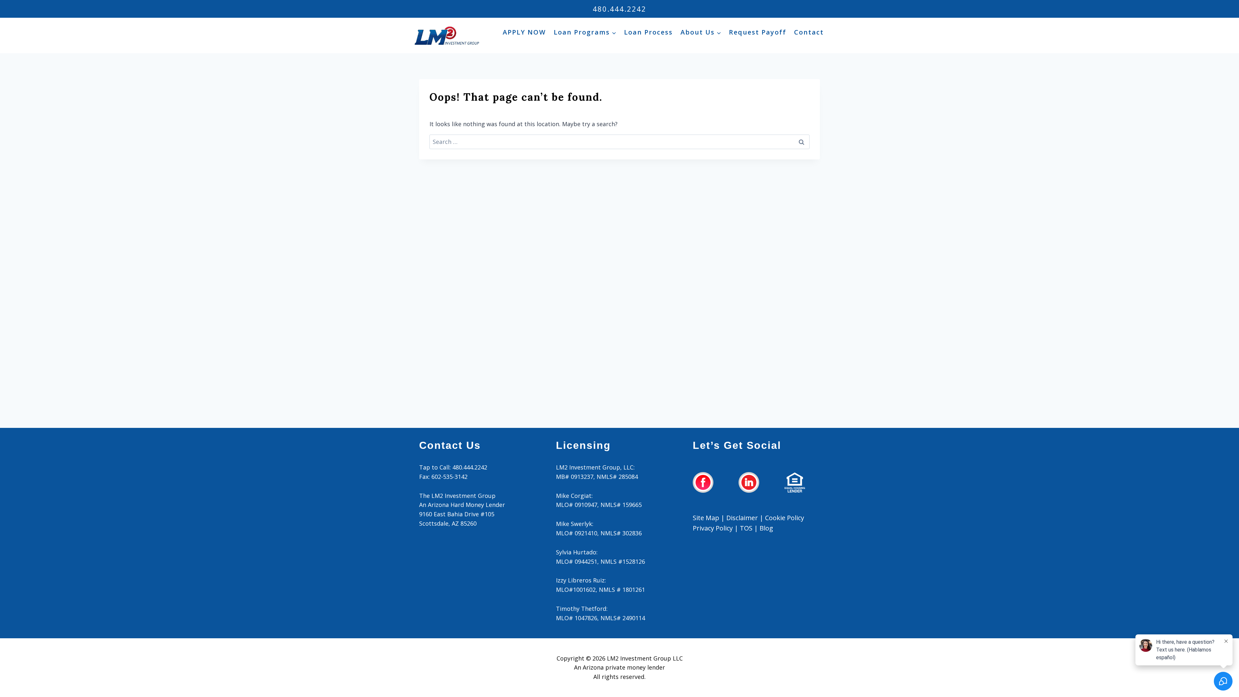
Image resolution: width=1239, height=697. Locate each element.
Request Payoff (757, 32)
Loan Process (648, 32)
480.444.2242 (619, 9)
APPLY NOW (524, 32)
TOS (746, 528)
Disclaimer (742, 517)
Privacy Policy (713, 528)
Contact (809, 32)
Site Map (706, 517)
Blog (766, 528)
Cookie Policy (784, 517)
